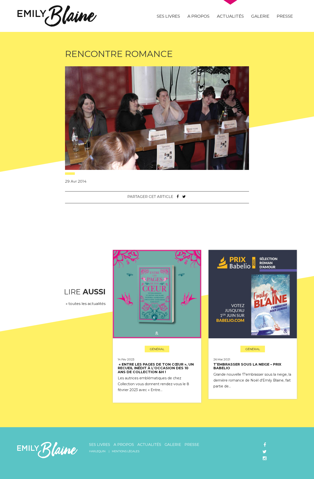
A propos (198, 16)
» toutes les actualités (85, 303)
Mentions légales (125, 451)
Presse (285, 16)
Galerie (260, 16)
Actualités (230, 16)
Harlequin (97, 451)
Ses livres (168, 16)
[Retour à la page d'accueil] (57, 15)
